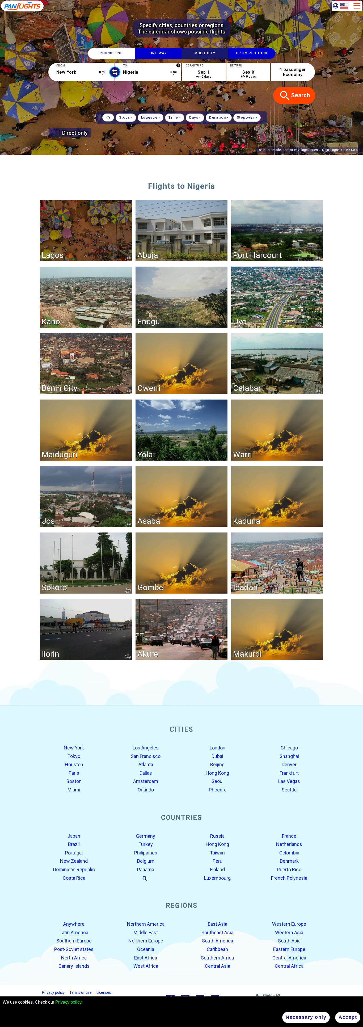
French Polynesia (289, 878)
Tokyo (73, 756)
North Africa (74, 957)
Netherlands (289, 844)
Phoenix (217, 790)
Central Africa (289, 966)
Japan (73, 836)
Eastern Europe (289, 949)
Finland (217, 869)
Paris (74, 773)
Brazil (74, 844)
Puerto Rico (289, 869)
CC (128, 258)
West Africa (145, 966)
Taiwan (217, 853)
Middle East (145, 932)
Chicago (289, 748)
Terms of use (80, 992)
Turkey (145, 844)
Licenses (103, 992)
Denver (289, 764)
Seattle (289, 790)
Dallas (146, 773)
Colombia (289, 853)
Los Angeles (146, 748)
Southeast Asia (217, 932)
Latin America (74, 932)
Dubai (217, 756)
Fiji (146, 878)
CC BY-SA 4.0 (350, 150)
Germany (145, 836)
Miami (73, 790)
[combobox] (81, 72)
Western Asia (289, 932)
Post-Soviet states (74, 949)
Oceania (145, 949)
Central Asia (217, 966)
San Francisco (146, 756)
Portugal (74, 853)
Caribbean (217, 949)
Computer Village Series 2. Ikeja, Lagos (311, 150)
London (217, 748)
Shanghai (289, 756)
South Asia (289, 941)
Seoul (217, 781)
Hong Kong (217, 773)
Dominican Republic (74, 869)
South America (217, 941)
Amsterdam (145, 781)
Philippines (145, 853)
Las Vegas (289, 781)
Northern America (145, 924)
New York (74, 748)
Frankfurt (289, 773)
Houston (74, 764)
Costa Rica (74, 878)
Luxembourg (217, 878)
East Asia (217, 924)
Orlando (146, 790)
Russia (217, 836)
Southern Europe (74, 941)
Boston (74, 781)
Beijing (217, 764)
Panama (145, 869)
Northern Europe (145, 941)
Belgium (145, 861)
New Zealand (74, 861)
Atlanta (145, 764)
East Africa (145, 957)
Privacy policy (68, 1002)
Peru (217, 861)
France (289, 836)
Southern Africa (217, 957)
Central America (289, 957)
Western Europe (289, 924)
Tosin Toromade (269, 150)
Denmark (289, 861)
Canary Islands (74, 966)
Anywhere (74, 924)
